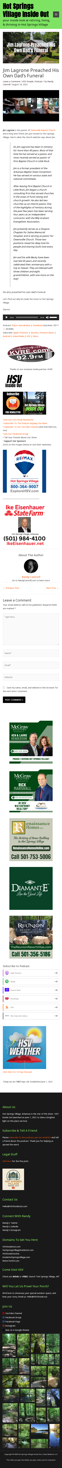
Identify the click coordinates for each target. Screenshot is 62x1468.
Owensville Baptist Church (43, 130)
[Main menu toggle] (56, 14)
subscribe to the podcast (21, 1137)
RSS (29, 336)
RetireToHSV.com (10, 1260)
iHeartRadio (19, 336)
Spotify (34, 332)
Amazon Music (47, 332)
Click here (7, 1161)
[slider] (54, 317)
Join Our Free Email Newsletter (19, 419)
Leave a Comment (11, 81)
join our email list (43, 1137)
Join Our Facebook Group (16, 433)
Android (7, 336)
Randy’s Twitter (10, 1222)
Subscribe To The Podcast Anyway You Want (25, 423)
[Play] (32, 105)
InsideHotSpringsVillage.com (16, 1257)
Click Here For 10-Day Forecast (17, 1072)
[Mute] (47, 317)
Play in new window (21, 325)
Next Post (52, 587)
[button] (9, 1345)
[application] (31, 317)
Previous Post (11, 587)
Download (38, 325)
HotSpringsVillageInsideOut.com (18, 1250)
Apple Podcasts (20, 332)
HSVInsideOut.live (10, 1253)
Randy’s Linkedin (10, 1226)
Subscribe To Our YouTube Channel (21, 426)
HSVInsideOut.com (11, 1246)
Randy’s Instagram (11, 1230)
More (35, 336)
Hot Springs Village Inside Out (26, 10)
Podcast (39, 81)
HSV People (27, 81)
